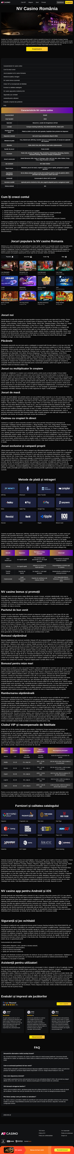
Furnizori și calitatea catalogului (13, 87)
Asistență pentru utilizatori (11, 98)
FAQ (5, 105)
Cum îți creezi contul (9, 69)
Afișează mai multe (37, 1037)
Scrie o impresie (64, 1003)
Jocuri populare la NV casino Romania (15, 73)
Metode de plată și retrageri (11, 76)
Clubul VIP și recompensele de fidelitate (15, 84)
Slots (63, 256)
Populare (8, 256)
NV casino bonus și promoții (12, 80)
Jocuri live (27, 256)
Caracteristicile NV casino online (13, 66)
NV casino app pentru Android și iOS (14, 91)
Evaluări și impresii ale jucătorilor (13, 102)
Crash (45, 256)
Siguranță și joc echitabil (11, 94)
